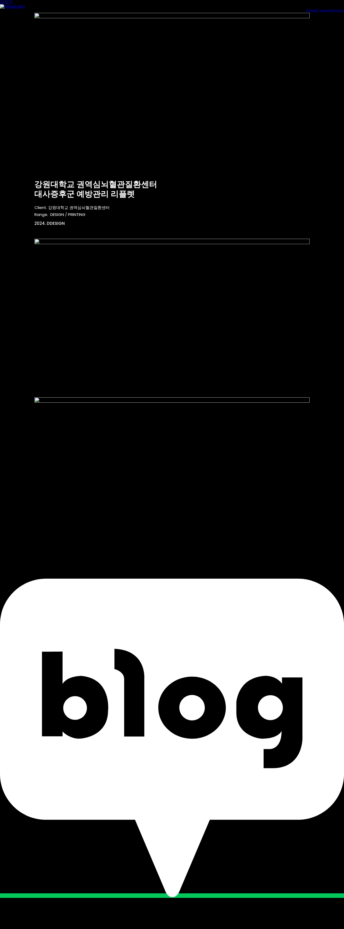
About (311, 11)
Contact (323, 11)
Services (337, 11)
